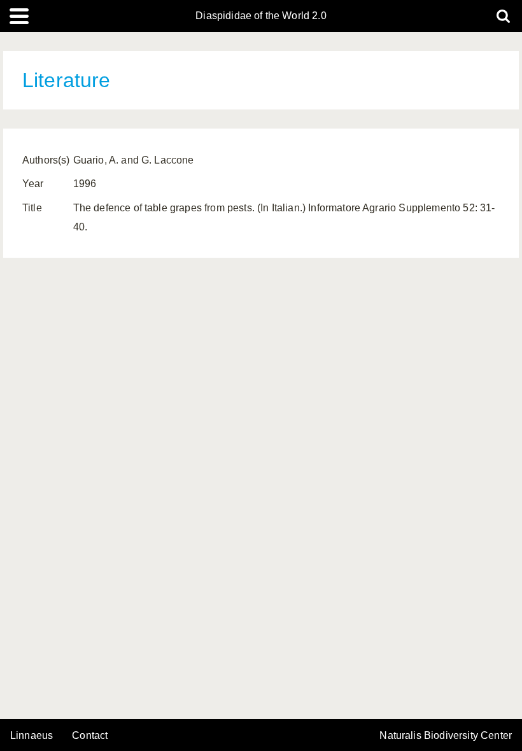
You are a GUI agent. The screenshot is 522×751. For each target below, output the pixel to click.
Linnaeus (31, 736)
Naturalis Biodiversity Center (445, 736)
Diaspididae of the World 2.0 (260, 16)
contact (90, 735)
